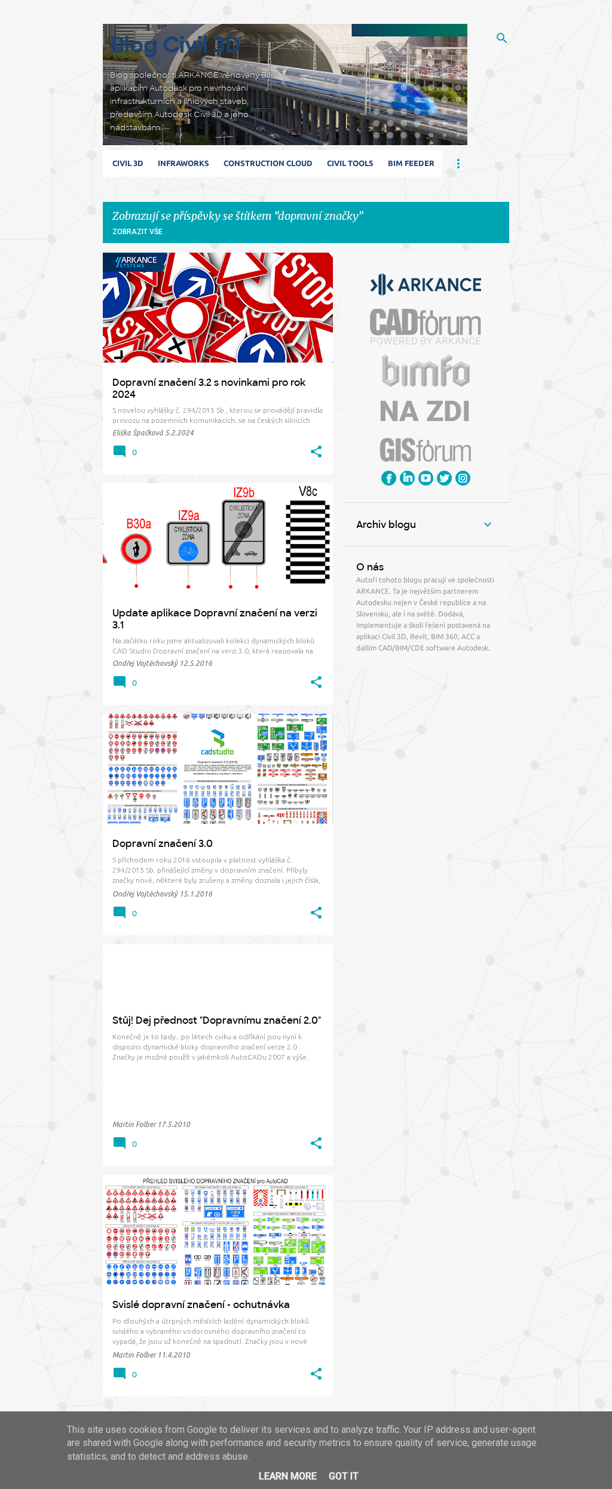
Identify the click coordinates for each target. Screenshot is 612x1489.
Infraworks (183, 163)
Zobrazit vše (137, 232)
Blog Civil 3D (175, 45)
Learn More (288, 1476)
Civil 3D (127, 163)
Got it (344, 1476)
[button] (316, 452)
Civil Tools (350, 163)
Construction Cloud (268, 163)
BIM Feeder (411, 163)
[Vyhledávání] (502, 38)
